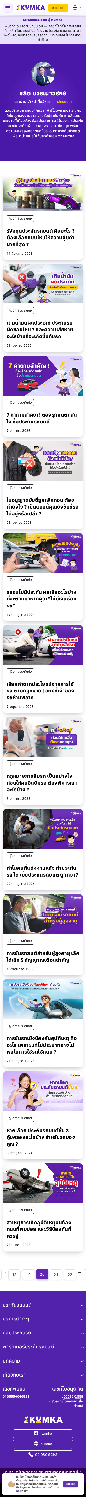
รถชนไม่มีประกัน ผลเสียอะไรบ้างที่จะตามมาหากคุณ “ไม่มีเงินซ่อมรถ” (42, 599)
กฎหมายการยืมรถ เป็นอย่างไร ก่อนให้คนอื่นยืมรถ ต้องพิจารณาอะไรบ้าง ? (42, 782)
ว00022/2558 (72, 1397)
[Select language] (76, 8)
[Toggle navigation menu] (8, 8)
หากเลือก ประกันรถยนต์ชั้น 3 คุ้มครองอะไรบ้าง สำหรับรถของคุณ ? (41, 1137)
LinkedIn (64, 102)
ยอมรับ (70, 1484)
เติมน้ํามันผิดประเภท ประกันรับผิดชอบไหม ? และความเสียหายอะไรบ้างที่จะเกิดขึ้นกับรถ (40, 329)
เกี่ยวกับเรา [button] (14, 1375)
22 (70, 1274)
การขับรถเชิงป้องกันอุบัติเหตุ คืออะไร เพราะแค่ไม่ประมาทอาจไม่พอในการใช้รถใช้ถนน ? (42, 1045)
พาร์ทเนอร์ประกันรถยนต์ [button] (28, 1347)
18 (14, 1274)
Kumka (46, 1433)
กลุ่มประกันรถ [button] (17, 1333)
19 (28, 1274)
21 (56, 1274)
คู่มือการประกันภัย (20, 218)
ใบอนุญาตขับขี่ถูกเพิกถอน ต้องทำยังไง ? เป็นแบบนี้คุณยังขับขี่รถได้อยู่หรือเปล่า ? (43, 507)
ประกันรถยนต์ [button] (17, 1305)
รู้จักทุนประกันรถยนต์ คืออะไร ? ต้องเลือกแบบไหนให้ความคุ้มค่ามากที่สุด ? (41, 237)
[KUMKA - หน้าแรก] (30, 7)
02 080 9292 (46, 1454)
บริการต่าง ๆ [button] (16, 1319)
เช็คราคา (58, 7)
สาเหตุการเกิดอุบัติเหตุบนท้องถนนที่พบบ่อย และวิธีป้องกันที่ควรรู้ (39, 1229)
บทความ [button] (11, 1361)
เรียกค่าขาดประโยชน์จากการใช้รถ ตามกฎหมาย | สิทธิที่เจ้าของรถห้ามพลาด (40, 691)
